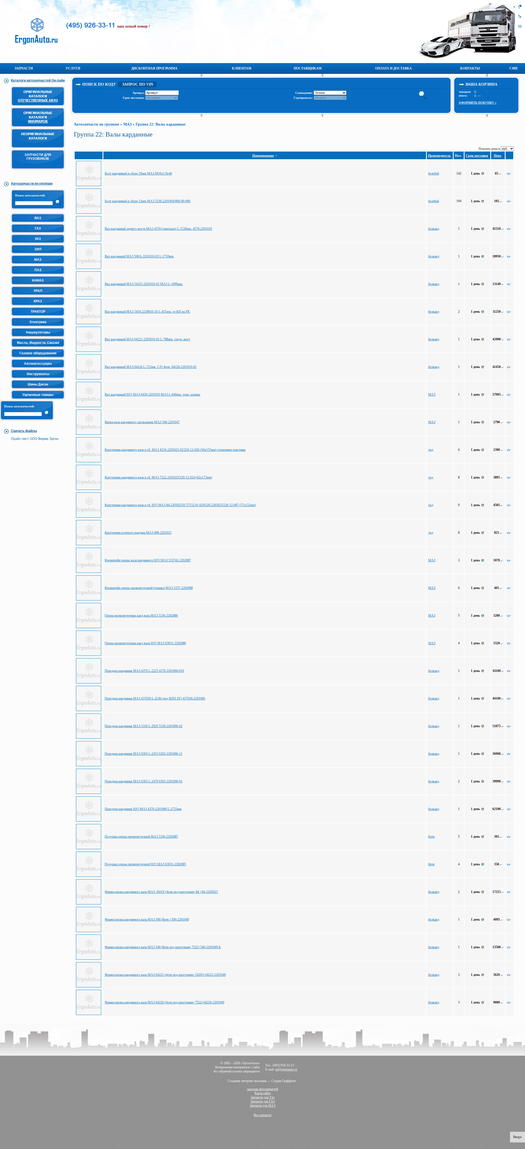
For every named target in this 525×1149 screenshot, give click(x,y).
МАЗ (38, 260)
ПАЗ (38, 270)
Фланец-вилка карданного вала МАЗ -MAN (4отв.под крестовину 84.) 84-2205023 (161, 892)
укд (430, 450)
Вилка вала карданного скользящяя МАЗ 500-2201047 (142, 422)
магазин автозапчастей (262, 1089)
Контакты (470, 68)
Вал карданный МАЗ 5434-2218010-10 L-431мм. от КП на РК (147, 312)
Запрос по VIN (137, 84)
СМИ (513, 68)
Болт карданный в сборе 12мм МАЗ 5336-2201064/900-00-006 (147, 201)
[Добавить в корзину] (509, 174)
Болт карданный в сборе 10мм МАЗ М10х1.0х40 (138, 173)
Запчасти (23, 68)
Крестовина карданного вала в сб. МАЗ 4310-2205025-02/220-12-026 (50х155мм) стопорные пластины (175, 450)
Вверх (517, 1137)
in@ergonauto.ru (286, 1069)
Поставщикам (308, 68)
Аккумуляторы (38, 332)
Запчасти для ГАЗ (262, 1101)
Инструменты (38, 374)
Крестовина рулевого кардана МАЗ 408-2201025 (138, 533)
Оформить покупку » (478, 102)
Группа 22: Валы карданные (160, 124)
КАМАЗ (38, 280)
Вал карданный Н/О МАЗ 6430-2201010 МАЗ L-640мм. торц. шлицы (152, 394)
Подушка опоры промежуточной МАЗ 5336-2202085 (141, 836)
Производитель (439, 156)
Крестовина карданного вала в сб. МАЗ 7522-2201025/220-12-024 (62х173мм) (158, 477)
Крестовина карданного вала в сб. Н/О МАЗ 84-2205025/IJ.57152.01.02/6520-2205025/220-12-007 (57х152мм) (180, 505)
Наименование (263, 156)
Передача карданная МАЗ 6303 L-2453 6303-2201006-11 (143, 754)
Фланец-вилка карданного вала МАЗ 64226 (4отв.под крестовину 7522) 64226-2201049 (164, 1002)
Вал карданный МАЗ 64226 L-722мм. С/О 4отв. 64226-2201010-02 (151, 367)
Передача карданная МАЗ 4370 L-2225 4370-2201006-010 (144, 671)
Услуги (73, 68)
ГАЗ (38, 228)
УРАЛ (38, 291)
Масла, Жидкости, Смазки (38, 343)
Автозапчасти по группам (96, 124)
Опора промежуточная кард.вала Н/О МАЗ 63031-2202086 (145, 643)
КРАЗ (38, 301)
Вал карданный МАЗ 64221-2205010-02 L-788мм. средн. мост (147, 339)
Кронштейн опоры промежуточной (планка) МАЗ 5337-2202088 (149, 588)
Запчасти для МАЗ (262, 1105)
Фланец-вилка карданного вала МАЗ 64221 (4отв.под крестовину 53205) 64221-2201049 (165, 975)
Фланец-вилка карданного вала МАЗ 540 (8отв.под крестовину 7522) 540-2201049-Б (163, 947)
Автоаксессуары (38, 363)
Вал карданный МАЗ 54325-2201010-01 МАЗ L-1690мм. (144, 284)
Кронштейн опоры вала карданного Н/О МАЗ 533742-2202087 (148, 560)
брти (431, 836)
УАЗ (38, 239)
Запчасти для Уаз (263, 1097)
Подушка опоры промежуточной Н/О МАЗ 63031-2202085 (145, 864)
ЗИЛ (37, 249)
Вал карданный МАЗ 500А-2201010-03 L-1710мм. (139, 256)
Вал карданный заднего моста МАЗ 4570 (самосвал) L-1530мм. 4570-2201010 (158, 229)
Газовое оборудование (38, 353)
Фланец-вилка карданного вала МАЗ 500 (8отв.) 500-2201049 (147, 919)
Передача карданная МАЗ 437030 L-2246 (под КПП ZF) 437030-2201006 (155, 698)
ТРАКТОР (38, 312)
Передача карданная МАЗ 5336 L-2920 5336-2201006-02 (143, 726)
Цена (497, 156)
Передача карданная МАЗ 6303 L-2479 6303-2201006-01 (143, 781)
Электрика (37, 322)
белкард (433, 229)
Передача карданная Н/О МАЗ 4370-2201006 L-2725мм (143, 809)
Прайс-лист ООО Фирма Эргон (35, 439)
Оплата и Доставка (393, 68)
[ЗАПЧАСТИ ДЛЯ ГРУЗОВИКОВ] (39, 171)
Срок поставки (477, 156)
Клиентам (241, 68)
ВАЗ (37, 218)
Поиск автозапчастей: (30, 195)
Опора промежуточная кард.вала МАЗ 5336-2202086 (141, 615)
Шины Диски (38, 384)
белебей (433, 173)
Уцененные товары (37, 395)
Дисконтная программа (154, 68)
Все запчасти (262, 1115)
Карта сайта (262, 1093)
